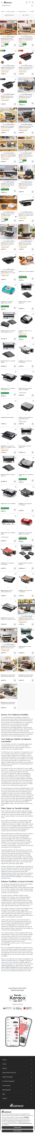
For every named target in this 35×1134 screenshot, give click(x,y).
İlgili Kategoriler (6, 1090)
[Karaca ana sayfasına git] (17, 1105)
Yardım (4, 1064)
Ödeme (4, 1098)
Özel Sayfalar (6, 1085)
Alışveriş (4, 1068)
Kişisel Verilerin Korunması (9, 1072)
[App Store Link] (7, 1008)
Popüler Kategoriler (7, 1077)
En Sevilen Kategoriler (8, 1081)
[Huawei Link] (27, 1008)
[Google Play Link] (17, 1008)
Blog (3, 1094)
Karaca (4, 1059)
